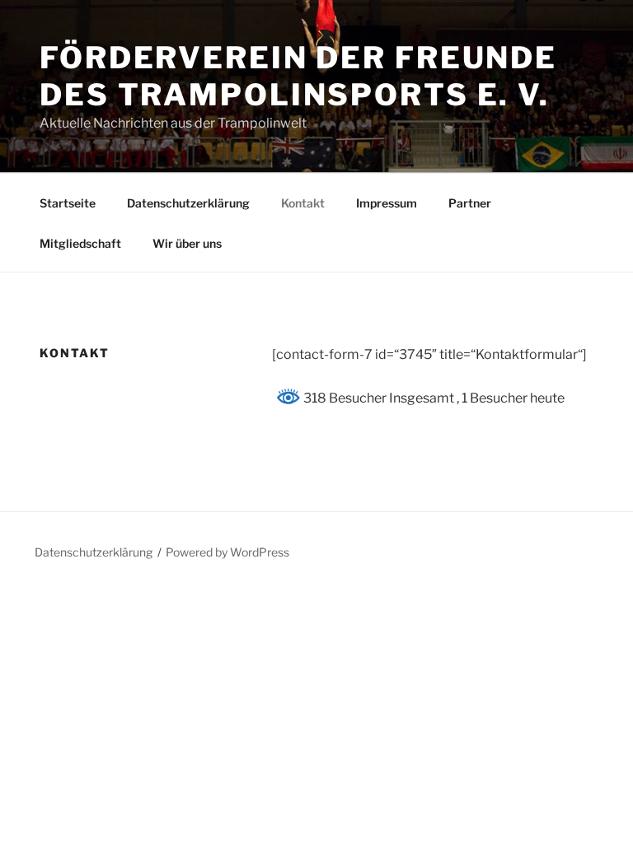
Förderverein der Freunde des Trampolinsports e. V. (298, 76)
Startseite (68, 203)
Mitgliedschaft (80, 243)
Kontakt (303, 203)
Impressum (386, 203)
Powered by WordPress (227, 552)
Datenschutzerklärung (188, 203)
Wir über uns (187, 243)
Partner (469, 203)
